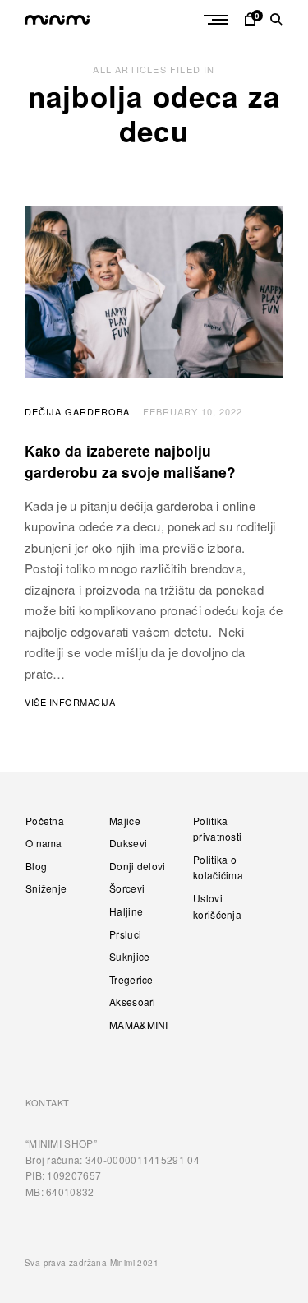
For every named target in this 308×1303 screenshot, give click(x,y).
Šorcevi (127, 888)
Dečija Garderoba (77, 411)
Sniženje (46, 888)
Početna (44, 821)
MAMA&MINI (138, 1025)
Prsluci (125, 934)
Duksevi (128, 843)
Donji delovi (137, 866)
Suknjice (129, 956)
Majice (124, 821)
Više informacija (70, 701)
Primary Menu (217, 19)
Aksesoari (132, 1002)
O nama (43, 843)
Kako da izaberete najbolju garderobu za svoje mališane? (130, 461)
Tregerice (131, 979)
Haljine (126, 911)
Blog (36, 866)
